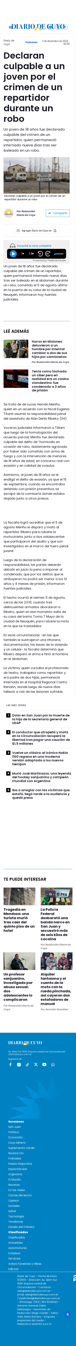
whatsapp (53, 1064)
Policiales (31, 42)
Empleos (14, 1253)
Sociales (14, 1206)
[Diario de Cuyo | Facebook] (43, 27)
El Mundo (14, 1180)
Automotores (17, 1248)
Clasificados (16, 1237)
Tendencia (15, 1222)
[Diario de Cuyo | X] (57, 27)
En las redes (16, 1190)
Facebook (10, 1064)
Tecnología (16, 1216)
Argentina (15, 1174)
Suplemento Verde (21, 1148)
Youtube (44, 1064)
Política (13, 1132)
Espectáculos (17, 1169)
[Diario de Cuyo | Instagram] (50, 27)
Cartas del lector (20, 1195)
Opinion (13, 1201)
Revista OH (15, 1153)
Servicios (14, 1258)
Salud (12, 1211)
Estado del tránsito (21, 1227)
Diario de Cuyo (9, 42)
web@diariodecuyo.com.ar (33, 1291)
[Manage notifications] (68, 1314)
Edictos (13, 1269)
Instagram (19, 1064)
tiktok (27, 1064)
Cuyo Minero (17, 1143)
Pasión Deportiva (20, 1164)
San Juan (14, 1127)
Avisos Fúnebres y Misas (24, 1264)
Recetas (14, 1185)
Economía (15, 1137)
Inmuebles (15, 1243)
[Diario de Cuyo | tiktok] (65, 27)
